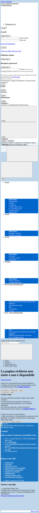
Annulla (4, 141)
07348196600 (12, 442)
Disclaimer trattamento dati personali (12, 496)
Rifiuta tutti (17, 390)
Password (23, 40)
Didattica (7, 362)
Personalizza (5, 390)
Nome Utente (24, 38)
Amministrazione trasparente (14, 477)
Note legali (8, 464)
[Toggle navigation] (16, 170)
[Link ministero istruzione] (9, 3)
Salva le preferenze (16, 422)
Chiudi (3, 90)
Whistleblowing (10, 473)
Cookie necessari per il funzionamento (13, 414)
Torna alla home (6, 380)
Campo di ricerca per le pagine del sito (13, 341)
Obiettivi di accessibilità (12, 472)
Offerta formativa (10, 364)
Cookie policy (9, 462)
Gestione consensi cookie (13, 475)
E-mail (22, 69)
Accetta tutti (8, 392)
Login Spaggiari (16, 77)
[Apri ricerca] (22, 154)
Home (7, 361)
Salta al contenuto (6, 2)
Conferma (11, 141)
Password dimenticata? (8, 44)
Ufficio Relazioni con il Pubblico (15, 468)
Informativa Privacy (11, 466)
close (3, 178)
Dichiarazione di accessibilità (14, 470)
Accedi (4, 28)
